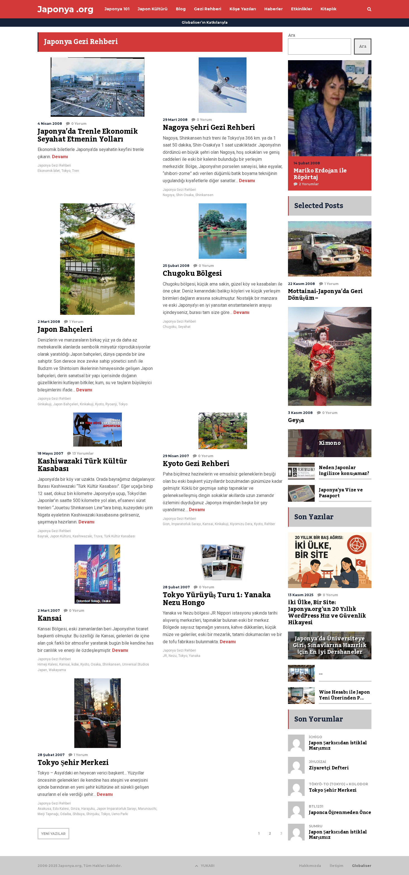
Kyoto (99, 404)
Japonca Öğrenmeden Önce (340, 812)
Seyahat (184, 327)
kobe (75, 664)
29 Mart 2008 (175, 120)
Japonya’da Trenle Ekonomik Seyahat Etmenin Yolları (88, 135)
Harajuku (88, 809)
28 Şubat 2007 (176, 587)
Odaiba (65, 814)
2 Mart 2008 (49, 322)
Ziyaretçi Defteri (329, 768)
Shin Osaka (185, 195)
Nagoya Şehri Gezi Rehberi (209, 128)
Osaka (96, 664)
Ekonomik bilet (49, 171)
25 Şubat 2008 (176, 266)
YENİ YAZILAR (53, 834)
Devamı (59, 156)
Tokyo (65, 171)
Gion (166, 524)
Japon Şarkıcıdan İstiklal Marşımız (338, 745)
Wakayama (57, 670)
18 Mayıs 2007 (50, 453)
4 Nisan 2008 (50, 123)
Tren (75, 171)
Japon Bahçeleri (65, 330)
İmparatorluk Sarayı (186, 524)
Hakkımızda (310, 865)
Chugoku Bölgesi (192, 274)
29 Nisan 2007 (176, 456)
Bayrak (43, 536)
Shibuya (79, 814)
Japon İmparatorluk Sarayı (116, 809)
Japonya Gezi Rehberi (54, 165)
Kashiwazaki (82, 536)
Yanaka (194, 656)
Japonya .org (65, 9)
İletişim (336, 865)
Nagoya (168, 195)
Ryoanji (111, 404)
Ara (291, 35)
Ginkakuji (44, 404)
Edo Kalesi (61, 809)
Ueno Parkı (120, 814)
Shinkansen (204, 195)
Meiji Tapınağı (48, 814)
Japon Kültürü (60, 536)
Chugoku (169, 327)
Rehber (269, 524)
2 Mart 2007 (49, 610)
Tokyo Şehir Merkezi (73, 763)
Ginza (75, 809)
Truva (98, 536)
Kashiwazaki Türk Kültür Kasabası (82, 465)
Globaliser (361, 865)
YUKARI (208, 866)
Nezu (173, 656)
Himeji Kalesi (48, 664)
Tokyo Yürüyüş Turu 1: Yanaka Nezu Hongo (217, 599)
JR (165, 656)
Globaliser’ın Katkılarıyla (205, 22)
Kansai (208, 524)
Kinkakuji (86, 404)
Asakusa (44, 809)
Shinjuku (92, 814)
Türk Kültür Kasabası (119, 536)
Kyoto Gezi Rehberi (196, 464)
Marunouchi (147, 809)
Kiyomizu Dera (241, 524)
